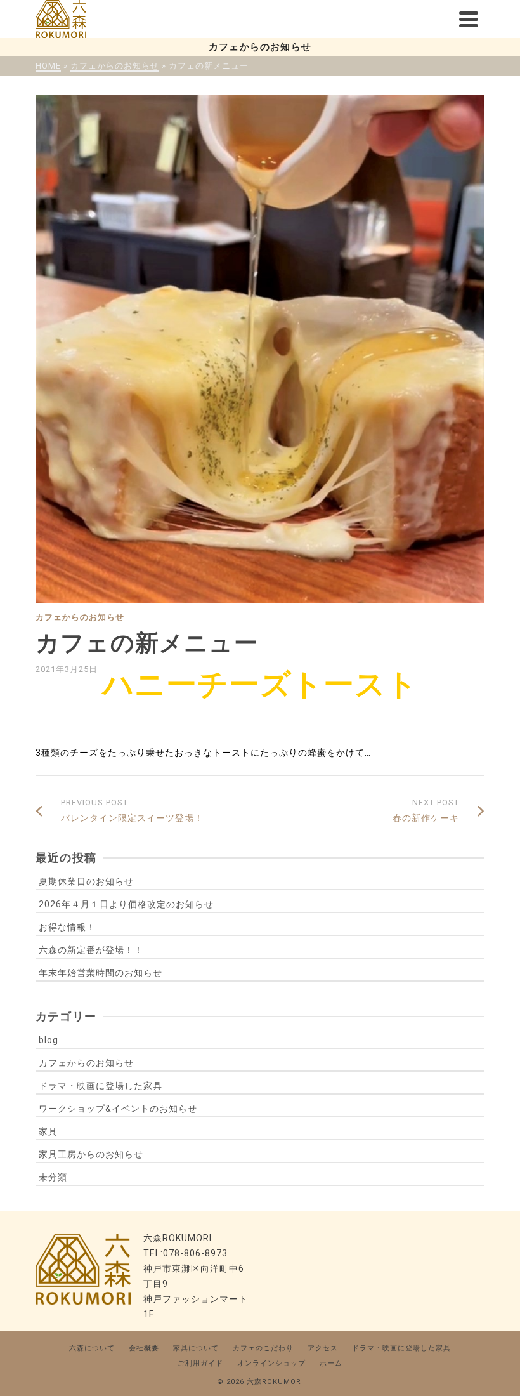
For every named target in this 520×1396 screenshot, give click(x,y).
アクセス (323, 1348)
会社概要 (144, 1348)
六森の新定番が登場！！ (91, 950)
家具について (196, 1348)
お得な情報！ (67, 927)
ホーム (331, 1363)
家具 (48, 1131)
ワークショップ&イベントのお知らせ (118, 1108)
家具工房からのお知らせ (91, 1154)
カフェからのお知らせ (80, 617)
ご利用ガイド (200, 1363)
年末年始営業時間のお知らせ (100, 973)
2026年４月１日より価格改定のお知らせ (126, 904)
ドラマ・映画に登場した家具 (100, 1086)
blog (48, 1040)
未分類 (53, 1177)
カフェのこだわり (263, 1348)
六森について (92, 1348)
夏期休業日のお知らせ (86, 881)
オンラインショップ (271, 1363)
